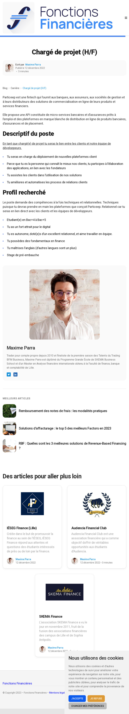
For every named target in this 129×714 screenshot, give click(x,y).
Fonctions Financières (17, 683)
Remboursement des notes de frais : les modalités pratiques (63, 411)
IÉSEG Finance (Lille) (22, 528)
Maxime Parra (33, 64)
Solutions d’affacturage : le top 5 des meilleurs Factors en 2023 (65, 428)
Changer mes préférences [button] (87, 706)
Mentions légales (58, 692)
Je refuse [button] (96, 698)
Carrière (15, 88)
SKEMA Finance (50, 616)
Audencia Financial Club (88, 528)
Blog (5, 88)
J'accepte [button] (77, 698)
